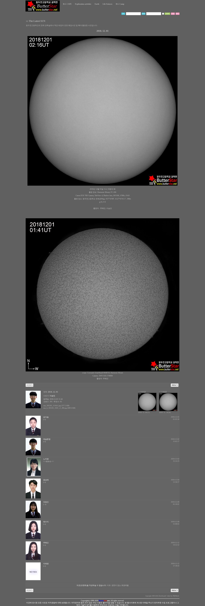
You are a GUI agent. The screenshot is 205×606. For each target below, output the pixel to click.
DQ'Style (176, 596)
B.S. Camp (120, 4)
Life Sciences (107, 4)
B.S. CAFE (67, 4)
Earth (97, 4)
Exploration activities (83, 4)
